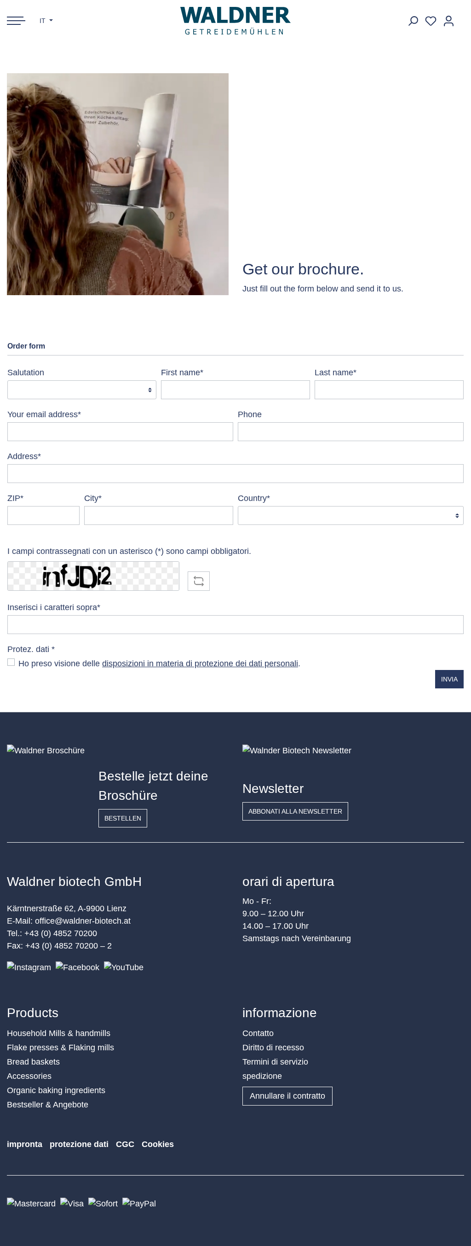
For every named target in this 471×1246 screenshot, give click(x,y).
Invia (449, 679)
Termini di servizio (275, 1061)
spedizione (262, 1076)
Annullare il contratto (287, 1095)
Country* (254, 498)
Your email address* (44, 414)
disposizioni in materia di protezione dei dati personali (200, 663)
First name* (182, 372)
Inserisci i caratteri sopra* (53, 607)
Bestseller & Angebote (47, 1104)
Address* (24, 456)
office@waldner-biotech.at (83, 921)
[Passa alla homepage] (235, 21)
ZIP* (15, 498)
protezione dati (79, 1144)
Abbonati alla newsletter (295, 811)
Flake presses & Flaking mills (60, 1047)
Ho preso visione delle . (159, 663)
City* (93, 498)
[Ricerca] (413, 21)
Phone (250, 414)
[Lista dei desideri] (431, 21)
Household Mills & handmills (58, 1033)
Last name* (335, 372)
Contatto (258, 1033)
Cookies (158, 1144)
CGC (125, 1144)
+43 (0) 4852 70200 (60, 933)
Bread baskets (33, 1061)
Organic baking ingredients (56, 1090)
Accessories (29, 1076)
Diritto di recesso (273, 1047)
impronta (24, 1144)
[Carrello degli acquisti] (461, 17)
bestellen (122, 818)
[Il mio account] (449, 21)
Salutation (25, 372)
